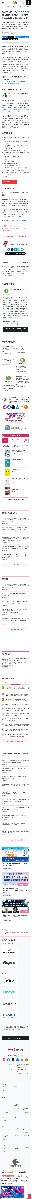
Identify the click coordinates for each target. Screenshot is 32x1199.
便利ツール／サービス (5, 1136)
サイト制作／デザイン (26, 1104)
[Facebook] (9, 407)
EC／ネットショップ (15, 1117)
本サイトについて (9, 1064)
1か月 (24, 683)
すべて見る (16, 565)
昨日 (6, 683)
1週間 (15, 683)
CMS (3, 1108)
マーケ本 (5, 440)
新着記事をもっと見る (16, 629)
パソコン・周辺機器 (25, 440)
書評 (3, 1132)
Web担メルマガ (15, 1087)
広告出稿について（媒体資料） (23, 1065)
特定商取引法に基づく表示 (23, 1070)
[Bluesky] (17, 1059)
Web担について (5, 1091)
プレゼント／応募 (26, 1148)
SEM (13, 1120)
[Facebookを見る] (8, 1059)
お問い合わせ (8, 1067)
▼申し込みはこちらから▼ (7, 1185)
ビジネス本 (12, 440)
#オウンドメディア (23, 228)
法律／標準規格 (5, 1113)
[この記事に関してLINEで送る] (22, 249)
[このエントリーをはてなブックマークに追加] (15, 249)
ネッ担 (19, 401)
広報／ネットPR (5, 1117)
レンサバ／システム (26, 1113)
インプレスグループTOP (23, 1073)
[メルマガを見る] (4, 1059)
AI (16, 6)
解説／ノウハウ (5, 1129)
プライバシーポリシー (10, 1069)
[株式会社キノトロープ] (9, 992)
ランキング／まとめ (26, 1136)
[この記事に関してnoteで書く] (18, 249)
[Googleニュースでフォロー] (22, 1059)
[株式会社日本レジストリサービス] (9, 980)
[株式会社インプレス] (15, 1163)
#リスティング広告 (11, 230)
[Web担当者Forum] (15, 1050)
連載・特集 (25, 1087)
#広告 (18, 230)
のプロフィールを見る (15, 329)
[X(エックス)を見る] (13, 1059)
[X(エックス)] (13, 407)
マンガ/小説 (25, 1132)
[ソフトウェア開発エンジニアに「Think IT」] (22, 1173)
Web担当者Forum (7, 2)
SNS (20, 6)
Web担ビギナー (4, 1087)
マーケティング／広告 (10, 6)
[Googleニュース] (22, 407)
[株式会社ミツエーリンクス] (9, 951)
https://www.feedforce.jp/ (11, 324)
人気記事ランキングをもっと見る (16, 741)
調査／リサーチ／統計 (16, 1108)
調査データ (25, 1129)
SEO (2, 6)
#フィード (4, 230)
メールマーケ (5, 1120)
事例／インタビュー (15, 1129)
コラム (14, 1132)
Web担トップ (4, 929)
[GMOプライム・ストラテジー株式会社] (9, 1015)
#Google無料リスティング (11, 228)
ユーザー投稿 (4, 930)
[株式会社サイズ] (9, 1004)
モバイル (24, 1117)
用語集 (3, 1151)
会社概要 (7, 1073)
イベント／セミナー (16, 1136)
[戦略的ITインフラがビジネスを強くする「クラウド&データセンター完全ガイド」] (8, 1173)
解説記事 (4, 1148)
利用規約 (20, 1067)
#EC (3, 228)
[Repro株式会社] (9, 962)
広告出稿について (15, 1091)
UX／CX (14, 1113)
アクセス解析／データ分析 (16, 1104)
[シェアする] (8, 249)
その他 (24, 1120)
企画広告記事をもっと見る (16, 840)
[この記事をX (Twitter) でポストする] (12, 249)
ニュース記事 (15, 1148)
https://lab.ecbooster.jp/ (19, 220)
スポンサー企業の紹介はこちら (15, 1038)
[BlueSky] (17, 407)
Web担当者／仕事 (26, 1108)
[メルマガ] (5, 407)
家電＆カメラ (19, 440)
